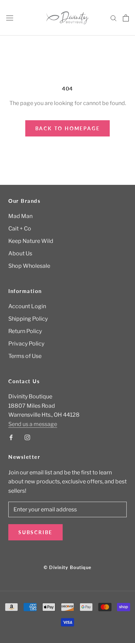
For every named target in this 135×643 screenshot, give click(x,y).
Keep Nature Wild (30, 241)
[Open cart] (126, 18)
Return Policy (25, 331)
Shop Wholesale (29, 266)
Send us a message (32, 424)
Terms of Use (25, 356)
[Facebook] (11, 437)
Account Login (27, 306)
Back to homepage (67, 128)
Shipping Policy (28, 318)
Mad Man (20, 216)
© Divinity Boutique (68, 567)
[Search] (113, 18)
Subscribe (35, 532)
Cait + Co (19, 228)
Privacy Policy (26, 343)
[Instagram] (27, 437)
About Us (20, 253)
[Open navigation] (9, 18)
